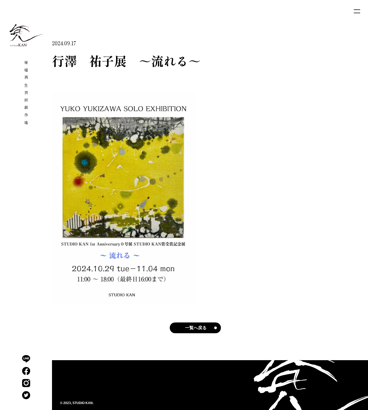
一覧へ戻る (196, 327)
